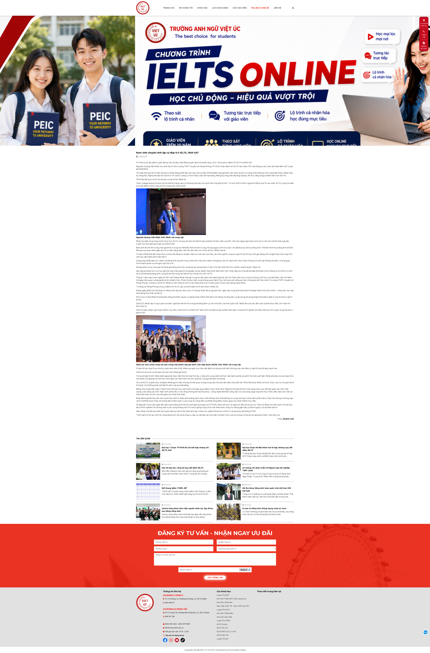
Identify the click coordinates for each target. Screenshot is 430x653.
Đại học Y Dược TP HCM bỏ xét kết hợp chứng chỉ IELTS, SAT (185, 449)
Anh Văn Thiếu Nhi (224, 602)
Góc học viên (240, 8)
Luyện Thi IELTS (223, 610)
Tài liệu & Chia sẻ (260, 8)
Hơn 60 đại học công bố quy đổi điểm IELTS (182, 468)
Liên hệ (277, 8)
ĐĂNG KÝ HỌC (424, 47)
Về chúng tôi (186, 8)
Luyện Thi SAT (222, 639)
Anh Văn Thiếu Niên (225, 613)
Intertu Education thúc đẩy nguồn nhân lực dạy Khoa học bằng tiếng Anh (187, 509)
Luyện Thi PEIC (223, 595)
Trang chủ (168, 8)
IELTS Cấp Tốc (223, 635)
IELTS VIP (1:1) (222, 628)
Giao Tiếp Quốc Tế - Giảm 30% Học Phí (233, 606)
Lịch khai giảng (220, 8)
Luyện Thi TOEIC (224, 620)
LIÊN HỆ (424, 36)
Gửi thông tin (215, 578)
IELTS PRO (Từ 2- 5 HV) (226, 631)
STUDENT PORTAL (423, 25)
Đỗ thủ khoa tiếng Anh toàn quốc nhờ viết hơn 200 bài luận (266, 489)
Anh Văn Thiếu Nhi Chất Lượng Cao (231, 599)
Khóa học (202, 8)
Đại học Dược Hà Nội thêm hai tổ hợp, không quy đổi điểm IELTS (267, 449)
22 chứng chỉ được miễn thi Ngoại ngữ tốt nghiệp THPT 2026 (266, 469)
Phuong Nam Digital (237, 650)
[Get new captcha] (249, 569)
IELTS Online (222, 624)
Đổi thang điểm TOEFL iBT (174, 488)
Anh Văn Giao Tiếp (224, 617)
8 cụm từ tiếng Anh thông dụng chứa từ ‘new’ (264, 508)
